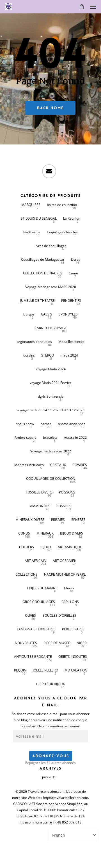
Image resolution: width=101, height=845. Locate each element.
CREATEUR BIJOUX (50, 684)
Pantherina (31, 232)
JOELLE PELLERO (45, 670)
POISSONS (67, 492)
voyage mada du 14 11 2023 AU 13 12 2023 (50, 410)
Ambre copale (25, 437)
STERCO (47, 355)
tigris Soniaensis (50, 396)
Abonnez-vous (50, 755)
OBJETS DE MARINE (42, 588)
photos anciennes (71, 423)
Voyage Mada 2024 (51, 369)
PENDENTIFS (71, 300)
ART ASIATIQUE (70, 547)
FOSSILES (64, 506)
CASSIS (46, 314)
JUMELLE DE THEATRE (37, 300)
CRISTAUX (58, 464)
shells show (25, 423)
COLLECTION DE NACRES (42, 273)
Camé (73, 273)
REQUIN (20, 670)
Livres (75, 259)
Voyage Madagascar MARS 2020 (50, 286)
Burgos (29, 314)
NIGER (81, 642)
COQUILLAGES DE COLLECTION (50, 478)
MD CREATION (76, 670)
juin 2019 (49, 777)
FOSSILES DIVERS (39, 492)
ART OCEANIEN (65, 560)
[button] (93, 7)
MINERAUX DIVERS (30, 519)
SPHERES (78, 519)
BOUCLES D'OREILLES (59, 615)
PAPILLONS (70, 601)
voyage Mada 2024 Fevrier (50, 382)
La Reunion (71, 218)
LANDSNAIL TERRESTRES (36, 629)
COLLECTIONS (26, 574)
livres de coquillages (50, 245)
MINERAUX (45, 533)
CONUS (24, 533)
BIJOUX (45, 547)
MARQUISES (30, 204)
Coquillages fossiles (62, 232)
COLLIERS (26, 547)
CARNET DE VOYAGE (51, 328)
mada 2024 (69, 355)
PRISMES (58, 519)
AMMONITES (40, 506)
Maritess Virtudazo (29, 464)
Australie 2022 (75, 437)
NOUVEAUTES (26, 642)
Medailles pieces (71, 341)
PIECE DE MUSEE (56, 642)
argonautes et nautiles (34, 341)
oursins (29, 355)
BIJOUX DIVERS (71, 533)
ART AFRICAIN (35, 560)
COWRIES (79, 464)
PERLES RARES (73, 629)
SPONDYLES (68, 314)
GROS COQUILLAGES (38, 601)
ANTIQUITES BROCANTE (33, 656)
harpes (45, 423)
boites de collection (62, 204)
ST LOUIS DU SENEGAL (39, 218)
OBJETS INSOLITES (72, 656)
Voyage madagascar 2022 (50, 451)
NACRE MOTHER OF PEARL (65, 574)
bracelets (50, 437)
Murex (69, 588)
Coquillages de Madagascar (43, 259)
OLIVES (30, 615)
